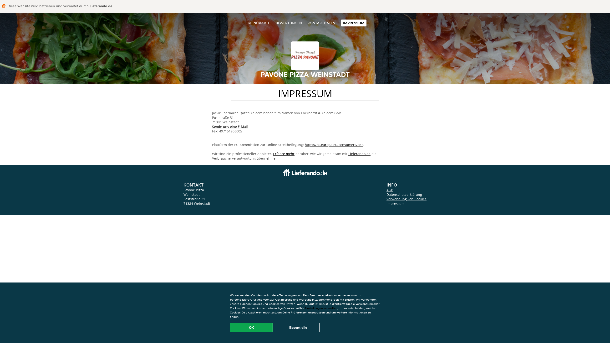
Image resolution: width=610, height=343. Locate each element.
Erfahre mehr (284, 153)
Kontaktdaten (321, 22)
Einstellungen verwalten (321, 308)
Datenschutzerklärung (404, 194)
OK (251, 327)
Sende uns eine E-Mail (230, 126)
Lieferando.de (359, 153)
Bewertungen (289, 22)
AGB (389, 190)
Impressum (353, 22)
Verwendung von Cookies (406, 199)
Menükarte (259, 22)
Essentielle (298, 327)
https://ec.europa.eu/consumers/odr (334, 144)
